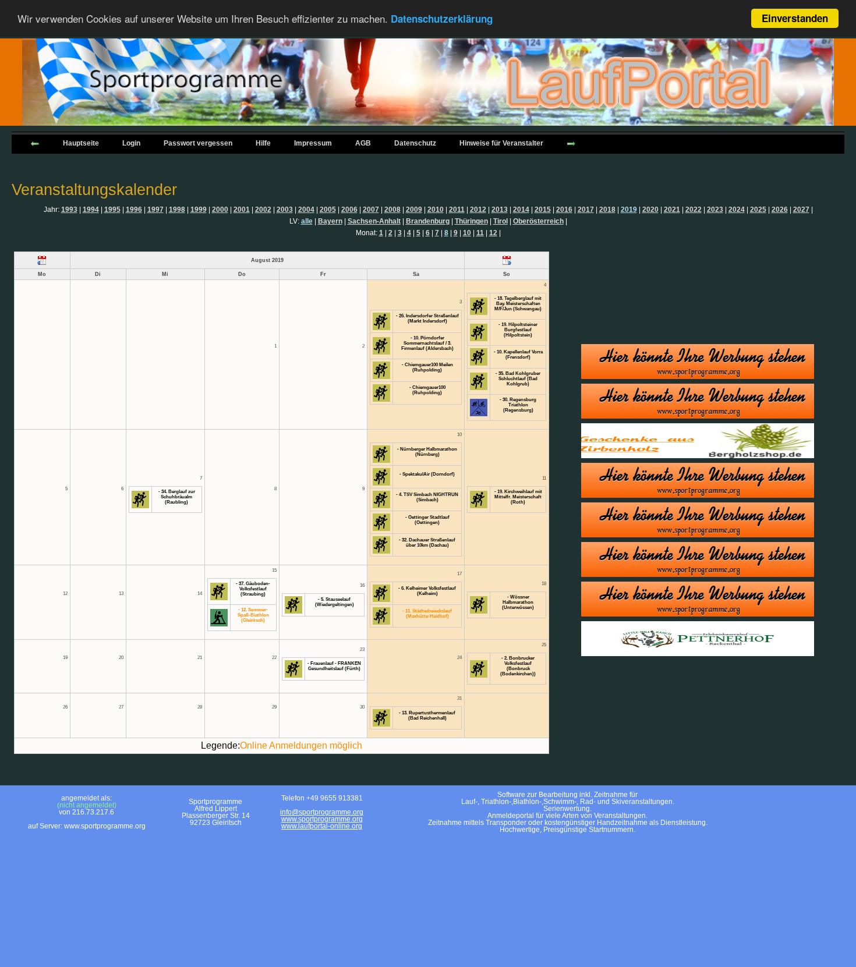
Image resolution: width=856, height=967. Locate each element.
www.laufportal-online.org (321, 826)
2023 (715, 209)
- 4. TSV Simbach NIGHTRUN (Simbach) (427, 497)
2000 (220, 209)
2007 (371, 209)
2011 (457, 209)
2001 (242, 209)
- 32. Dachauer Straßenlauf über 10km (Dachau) (427, 542)
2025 (758, 209)
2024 (736, 209)
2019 (629, 209)
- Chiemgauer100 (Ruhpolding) (427, 390)
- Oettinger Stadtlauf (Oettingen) (427, 520)
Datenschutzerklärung (442, 19)
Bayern (330, 221)
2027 (801, 209)
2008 (392, 209)
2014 (521, 209)
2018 (607, 209)
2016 (564, 209)
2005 (328, 209)
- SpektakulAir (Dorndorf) (427, 474)
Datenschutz (415, 143)
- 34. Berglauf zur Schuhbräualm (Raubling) (176, 497)
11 (480, 232)
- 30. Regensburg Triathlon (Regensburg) (518, 405)
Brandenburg (428, 221)
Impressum (313, 143)
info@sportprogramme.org (321, 812)
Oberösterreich (538, 221)
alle (307, 221)
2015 (543, 209)
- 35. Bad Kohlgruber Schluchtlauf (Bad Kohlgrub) (518, 379)
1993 (69, 209)
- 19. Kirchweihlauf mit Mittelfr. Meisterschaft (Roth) (518, 497)
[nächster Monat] (506, 260)
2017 (586, 209)
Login (131, 143)
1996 (134, 209)
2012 (478, 209)
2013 (499, 209)
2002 (263, 209)
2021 (672, 209)
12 (493, 232)
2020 (650, 209)
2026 (780, 209)
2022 (693, 209)
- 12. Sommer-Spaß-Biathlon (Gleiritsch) (253, 615)
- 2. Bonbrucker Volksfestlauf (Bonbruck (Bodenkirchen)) (518, 666)
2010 (435, 209)
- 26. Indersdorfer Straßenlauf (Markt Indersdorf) (427, 318)
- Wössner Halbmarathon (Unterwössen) (518, 602)
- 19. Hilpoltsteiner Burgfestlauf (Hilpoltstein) (517, 330)
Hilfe (263, 143)
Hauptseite (81, 143)
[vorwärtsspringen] (571, 142)
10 (467, 232)
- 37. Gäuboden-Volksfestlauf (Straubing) (253, 589)
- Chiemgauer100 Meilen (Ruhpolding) (427, 367)
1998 (177, 209)
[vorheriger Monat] (42, 260)
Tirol (500, 221)
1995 (112, 209)
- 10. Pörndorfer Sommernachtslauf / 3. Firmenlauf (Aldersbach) (427, 343)
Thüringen (471, 221)
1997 (155, 209)
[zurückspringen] (35, 142)
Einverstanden (795, 18)
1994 (91, 209)
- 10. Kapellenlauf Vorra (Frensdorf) (518, 354)
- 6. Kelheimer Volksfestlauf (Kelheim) (427, 591)
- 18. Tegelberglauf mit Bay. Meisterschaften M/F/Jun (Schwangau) (518, 303)
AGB (363, 143)
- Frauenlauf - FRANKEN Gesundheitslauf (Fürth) (334, 666)
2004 (306, 209)
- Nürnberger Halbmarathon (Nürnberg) (427, 452)
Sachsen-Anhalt (374, 221)
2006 (349, 209)
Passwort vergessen (198, 143)
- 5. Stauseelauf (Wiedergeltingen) (334, 602)
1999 (198, 209)
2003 (285, 209)
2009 (414, 209)
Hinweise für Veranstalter (501, 143)
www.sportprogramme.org (322, 819)
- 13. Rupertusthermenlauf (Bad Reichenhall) (427, 715)
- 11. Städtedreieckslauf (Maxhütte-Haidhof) (427, 613)
